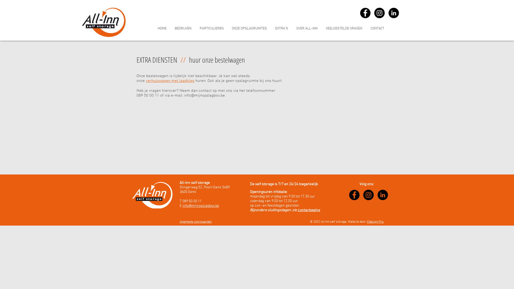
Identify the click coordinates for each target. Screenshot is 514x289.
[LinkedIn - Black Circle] (393, 13)
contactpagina (309, 210)
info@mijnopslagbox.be (204, 95)
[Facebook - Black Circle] (365, 13)
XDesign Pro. (375, 222)
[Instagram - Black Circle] (379, 13)
